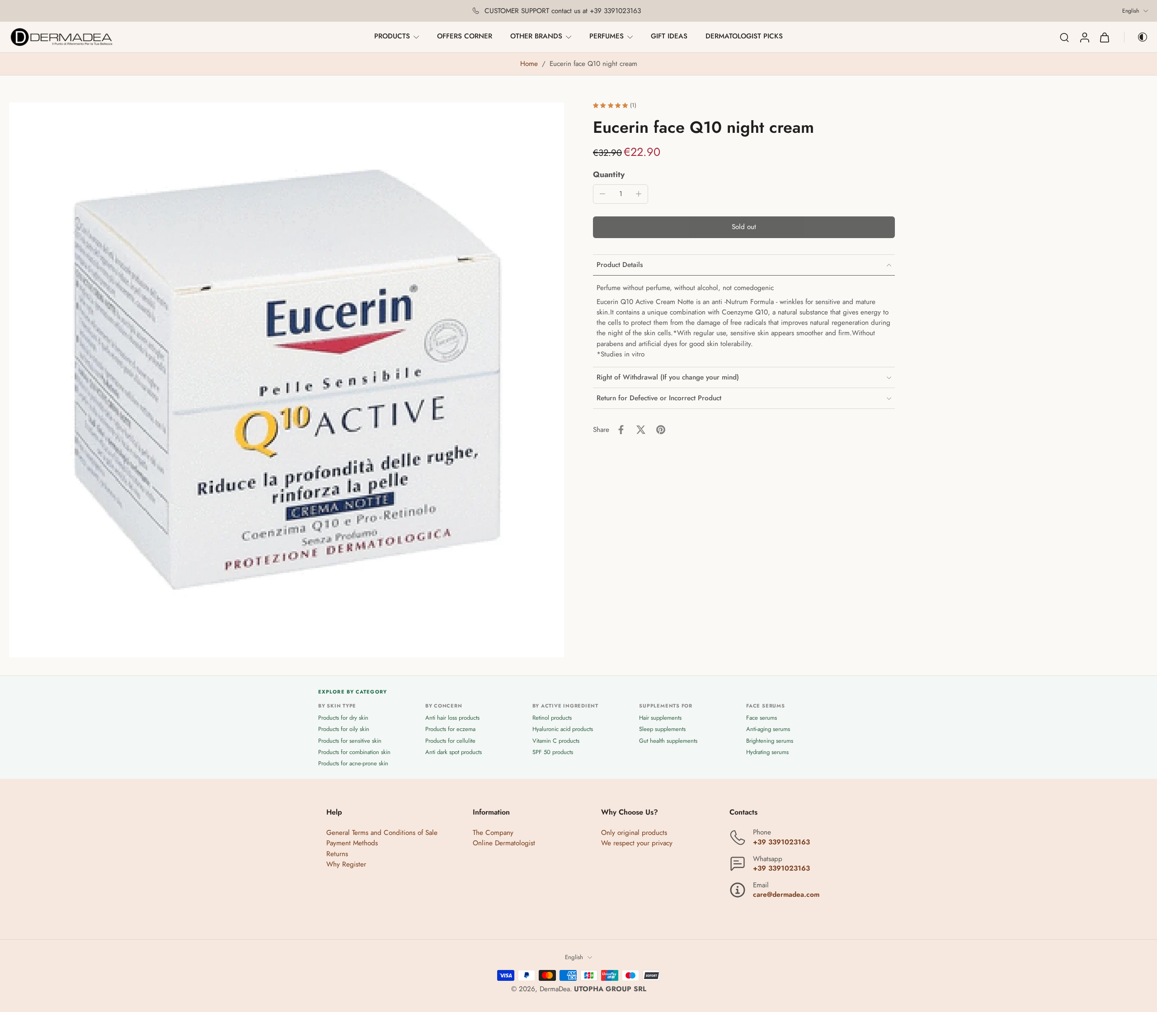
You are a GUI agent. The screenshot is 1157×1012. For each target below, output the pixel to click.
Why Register (346, 864)
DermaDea (555, 989)
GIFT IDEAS (669, 36)
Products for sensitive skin (349, 740)
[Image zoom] (286, 380)
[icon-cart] (1104, 37)
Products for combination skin (354, 752)
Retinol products (552, 718)
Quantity (609, 174)
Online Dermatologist (504, 843)
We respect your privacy (637, 843)
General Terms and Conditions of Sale (381, 833)
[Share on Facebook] (621, 430)
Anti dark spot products (453, 752)
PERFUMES (606, 36)
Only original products (634, 833)
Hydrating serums (767, 752)
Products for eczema (450, 729)
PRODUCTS (392, 36)
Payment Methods (352, 843)
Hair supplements (660, 718)
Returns (337, 854)
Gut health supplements (668, 740)
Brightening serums (769, 740)
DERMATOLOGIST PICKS (744, 36)
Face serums (761, 718)
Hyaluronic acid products (562, 729)
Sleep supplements (662, 729)
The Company (493, 833)
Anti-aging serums (768, 729)
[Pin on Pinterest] (661, 430)
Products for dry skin (343, 718)
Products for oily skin (343, 729)
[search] (1064, 37)
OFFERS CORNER (464, 36)
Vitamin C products (555, 740)
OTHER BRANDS (536, 36)
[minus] (602, 194)
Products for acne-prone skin (353, 763)
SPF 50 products (552, 752)
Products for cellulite (450, 740)
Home (529, 64)
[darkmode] (1136, 37)
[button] (744, 227)
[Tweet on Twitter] (641, 430)
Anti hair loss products (452, 718)
